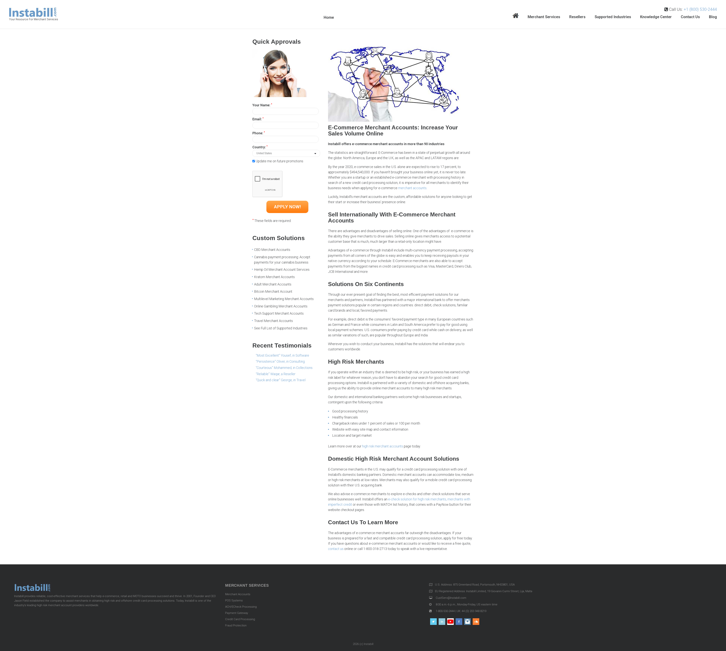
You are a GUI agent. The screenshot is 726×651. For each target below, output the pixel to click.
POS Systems (234, 600)
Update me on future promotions (279, 161)
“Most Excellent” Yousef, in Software (282, 355)
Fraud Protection (236, 625)
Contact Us (690, 17)
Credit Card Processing (240, 619)
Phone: (258, 133)
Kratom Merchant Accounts (274, 277)
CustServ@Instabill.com (451, 598)
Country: (260, 147)
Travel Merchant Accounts (273, 321)
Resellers (577, 17)
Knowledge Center (656, 17)
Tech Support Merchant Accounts (279, 313)
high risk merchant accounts (382, 446)
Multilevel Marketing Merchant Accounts (284, 299)
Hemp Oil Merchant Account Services (281, 269)
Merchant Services (544, 17)
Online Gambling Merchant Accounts (280, 306)
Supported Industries (613, 17)
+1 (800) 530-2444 (700, 9)
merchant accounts (412, 188)
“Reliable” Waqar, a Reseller (276, 374)
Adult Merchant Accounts (272, 284)
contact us (336, 549)
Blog (713, 17)
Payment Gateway (236, 613)
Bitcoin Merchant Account (273, 291)
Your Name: (262, 105)
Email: (258, 119)
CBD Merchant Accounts (272, 250)
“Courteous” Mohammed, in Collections (284, 368)
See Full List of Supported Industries (280, 328)
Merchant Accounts (237, 594)
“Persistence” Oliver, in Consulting (280, 361)
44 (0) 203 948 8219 (474, 611)
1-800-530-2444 (445, 611)
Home (516, 16)
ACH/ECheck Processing (241, 606)
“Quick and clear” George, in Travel (281, 380)
